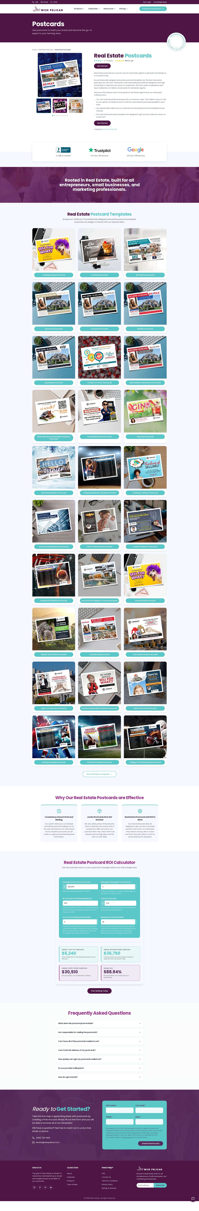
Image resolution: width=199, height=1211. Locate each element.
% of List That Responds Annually (76, 917)
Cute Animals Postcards (145, 600)
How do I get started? (68, 1077)
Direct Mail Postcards (45, 50)
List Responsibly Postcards (53, 275)
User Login (147, 2)
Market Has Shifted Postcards (53, 654)
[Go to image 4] (58, 115)
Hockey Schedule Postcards (54, 762)
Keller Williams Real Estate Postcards (145, 383)
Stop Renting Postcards (99, 654)
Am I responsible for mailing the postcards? (77, 1032)
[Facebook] (40, 1187)
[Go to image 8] (67, 115)
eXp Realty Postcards (54, 383)
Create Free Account (150, 1143)
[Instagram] (34, 1187)
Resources (108, 8)
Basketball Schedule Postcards (54, 600)
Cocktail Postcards (99, 275)
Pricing (122, 8)
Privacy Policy (128, 1137)
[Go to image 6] (63, 115)
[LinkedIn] (51, 1187)
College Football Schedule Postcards (145, 762)
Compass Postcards (99, 329)
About (69, 1173)
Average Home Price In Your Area (77, 882)
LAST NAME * (140, 1105)
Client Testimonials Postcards (99, 547)
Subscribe (160, 1185)
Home (34, 50)
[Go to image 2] (54, 115)
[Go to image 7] (65, 115)
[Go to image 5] (60, 115)
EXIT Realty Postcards (145, 275)
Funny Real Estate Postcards (99, 437)
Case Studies (72, 1184)
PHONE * (109, 1117)
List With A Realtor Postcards (145, 547)
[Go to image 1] (52, 115)
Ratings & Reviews (109, 1188)
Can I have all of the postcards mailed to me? (78, 1041)
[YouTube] (45, 1187)
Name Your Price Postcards (145, 708)
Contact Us (106, 1177)
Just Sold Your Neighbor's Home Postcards (99, 600)
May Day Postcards (145, 437)
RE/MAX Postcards (145, 329)
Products (78, 8)
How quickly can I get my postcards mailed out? (79, 1059)
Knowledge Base (160, 2)
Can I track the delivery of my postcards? (77, 1050)
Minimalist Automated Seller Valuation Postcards (53, 438)
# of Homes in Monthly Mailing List (78, 898)
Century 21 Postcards (54, 329)
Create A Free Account (151, 9)
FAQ (103, 1173)
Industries (93, 8)
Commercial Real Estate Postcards (54, 547)
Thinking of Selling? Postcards (145, 493)
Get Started (102, 66)
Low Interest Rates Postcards (145, 654)
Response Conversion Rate (112, 917)
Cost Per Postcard (108, 898)
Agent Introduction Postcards (54, 708)
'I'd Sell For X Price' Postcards (99, 383)
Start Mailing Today (99, 991)
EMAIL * (138, 1117)
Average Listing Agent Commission (116, 882)
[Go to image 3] (56, 115)
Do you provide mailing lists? (71, 1068)
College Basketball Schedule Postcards (99, 493)
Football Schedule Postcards (99, 762)
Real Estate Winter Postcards (53, 493)
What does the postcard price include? (75, 1023)
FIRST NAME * (111, 1105)
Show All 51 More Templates (98, 774)
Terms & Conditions (110, 1181)
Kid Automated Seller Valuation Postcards (99, 708)
